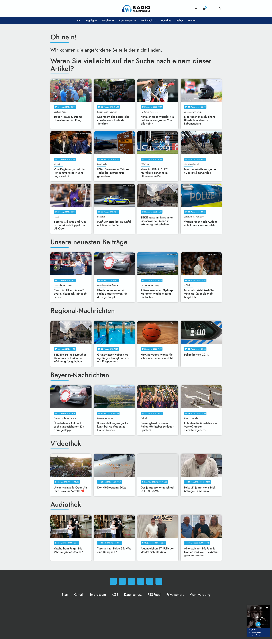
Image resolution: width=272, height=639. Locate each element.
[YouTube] (70, 8)
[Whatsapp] (53, 8)
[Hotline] (82, 8)
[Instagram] (65, 8)
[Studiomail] (76, 8)
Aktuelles (106, 20)
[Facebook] (59, 8)
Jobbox (179, 20)
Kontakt (191, 20)
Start (79, 20)
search (220, 8)
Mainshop (166, 20)
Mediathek (146, 20)
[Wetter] (212, 8)
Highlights (91, 20)
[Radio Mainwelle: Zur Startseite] (136, 8)
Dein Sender (126, 20)
